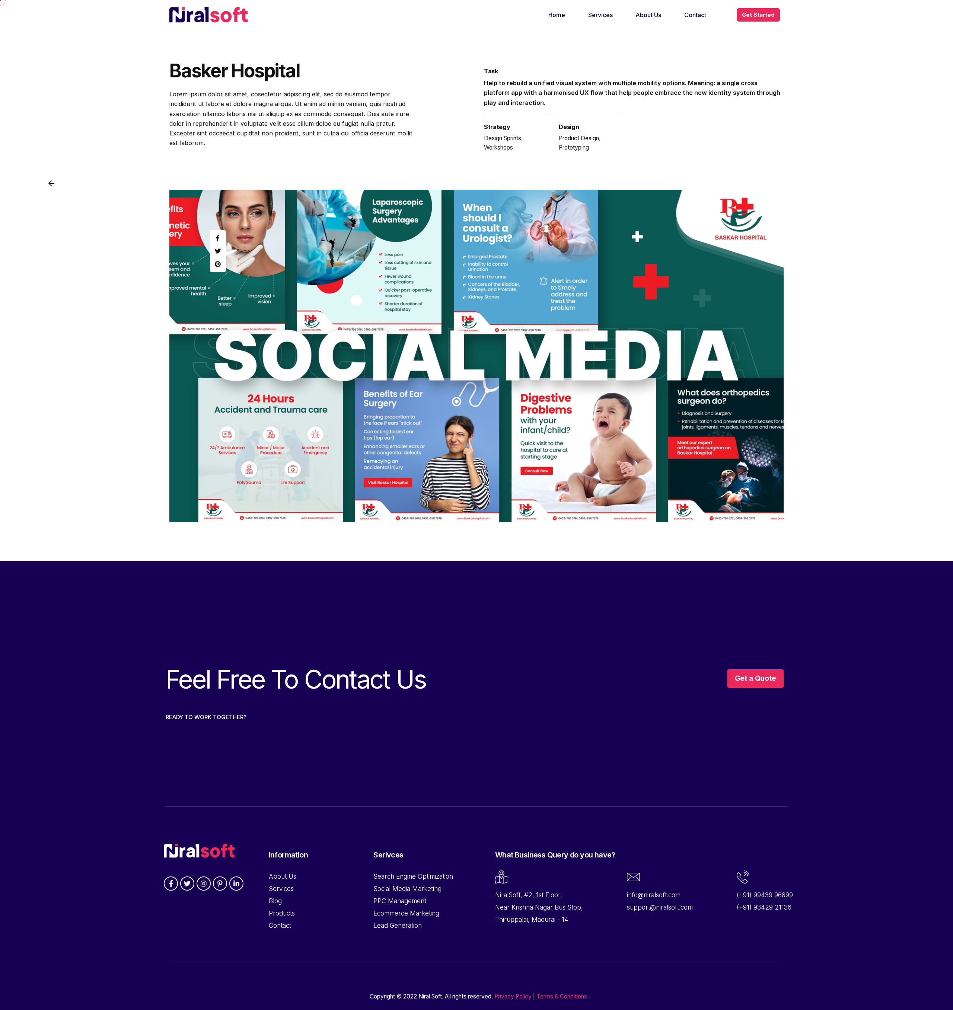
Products (282, 913)
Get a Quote (755, 678)
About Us (282, 876)
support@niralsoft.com (660, 907)
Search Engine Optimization (413, 876)
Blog (275, 901)
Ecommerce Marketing (406, 913)
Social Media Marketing (407, 888)
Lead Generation (397, 925)
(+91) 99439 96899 (765, 895)
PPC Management (399, 901)
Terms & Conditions (561, 996)
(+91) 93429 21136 (764, 907)
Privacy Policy (513, 996)
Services (281, 888)
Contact (280, 925)
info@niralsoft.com (654, 895)
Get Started (758, 15)
